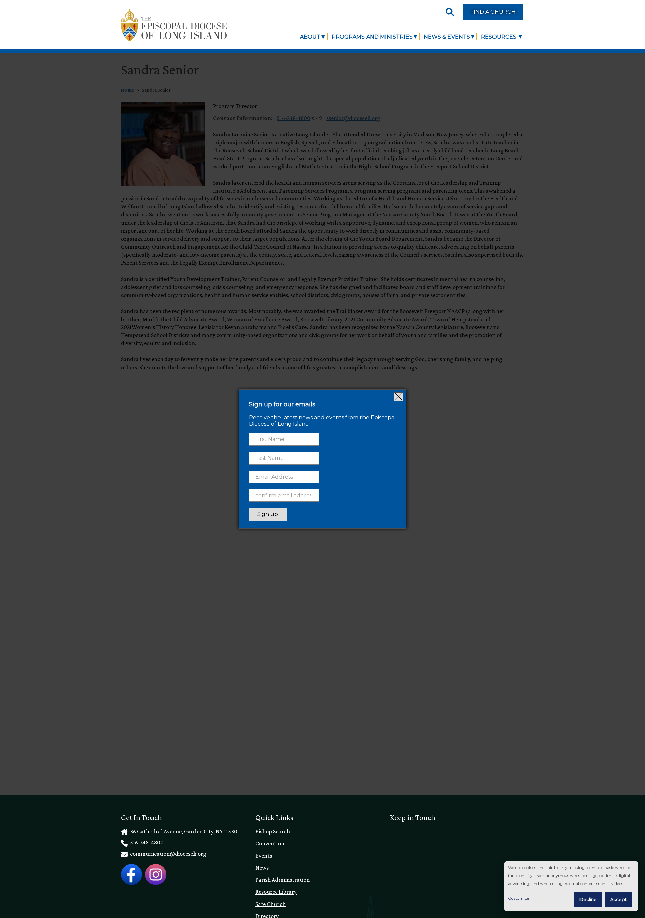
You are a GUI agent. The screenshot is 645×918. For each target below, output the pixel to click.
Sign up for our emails (282, 404)
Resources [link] (499, 36)
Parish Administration (282, 879)
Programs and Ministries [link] (372, 36)
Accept (618, 899)
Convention (269, 843)
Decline (588, 899)
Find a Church (493, 11)
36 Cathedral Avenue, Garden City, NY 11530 (183, 831)
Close (398, 396)
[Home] (174, 25)
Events (263, 855)
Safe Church (270, 904)
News (262, 867)
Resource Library (276, 891)
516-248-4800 (146, 842)
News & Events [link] (447, 36)
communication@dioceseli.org (167, 853)
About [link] (310, 36)
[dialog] (571, 886)
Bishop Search (272, 831)
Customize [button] (518, 898)
